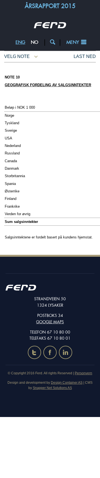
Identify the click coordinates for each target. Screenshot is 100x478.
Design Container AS (66, 383)
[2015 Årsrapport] (50, 27)
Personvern (83, 373)
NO (34, 42)
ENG (20, 42)
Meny (72, 42)
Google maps (50, 321)
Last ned (85, 56)
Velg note (17, 56)
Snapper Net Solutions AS (52, 388)
